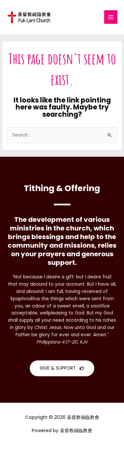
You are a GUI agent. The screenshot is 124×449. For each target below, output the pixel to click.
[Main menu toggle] (111, 17)
